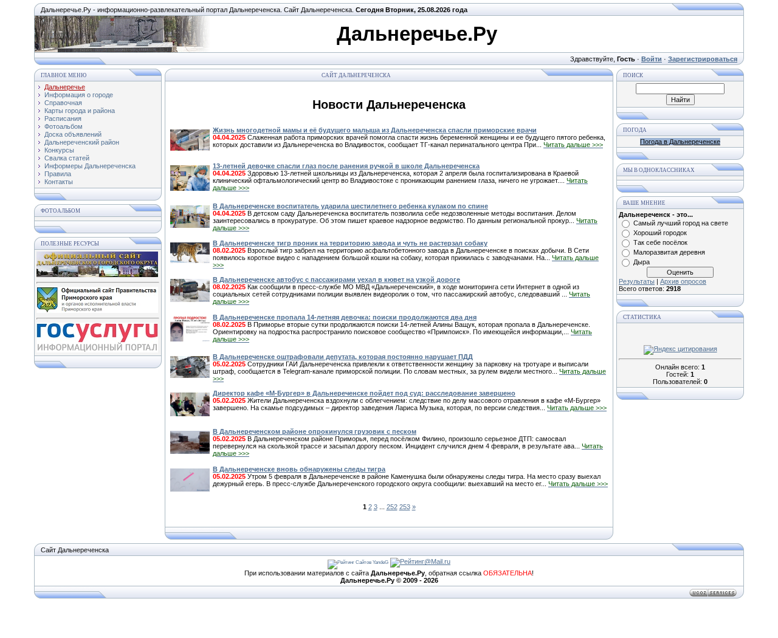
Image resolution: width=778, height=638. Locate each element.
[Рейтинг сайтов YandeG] (358, 562)
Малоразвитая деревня (669, 252)
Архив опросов (683, 281)
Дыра (641, 262)
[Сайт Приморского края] (97, 310)
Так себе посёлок (660, 242)
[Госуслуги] (97, 350)
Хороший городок (660, 232)
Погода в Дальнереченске (680, 141)
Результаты (637, 281)
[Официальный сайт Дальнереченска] (97, 274)
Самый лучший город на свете (680, 223)
